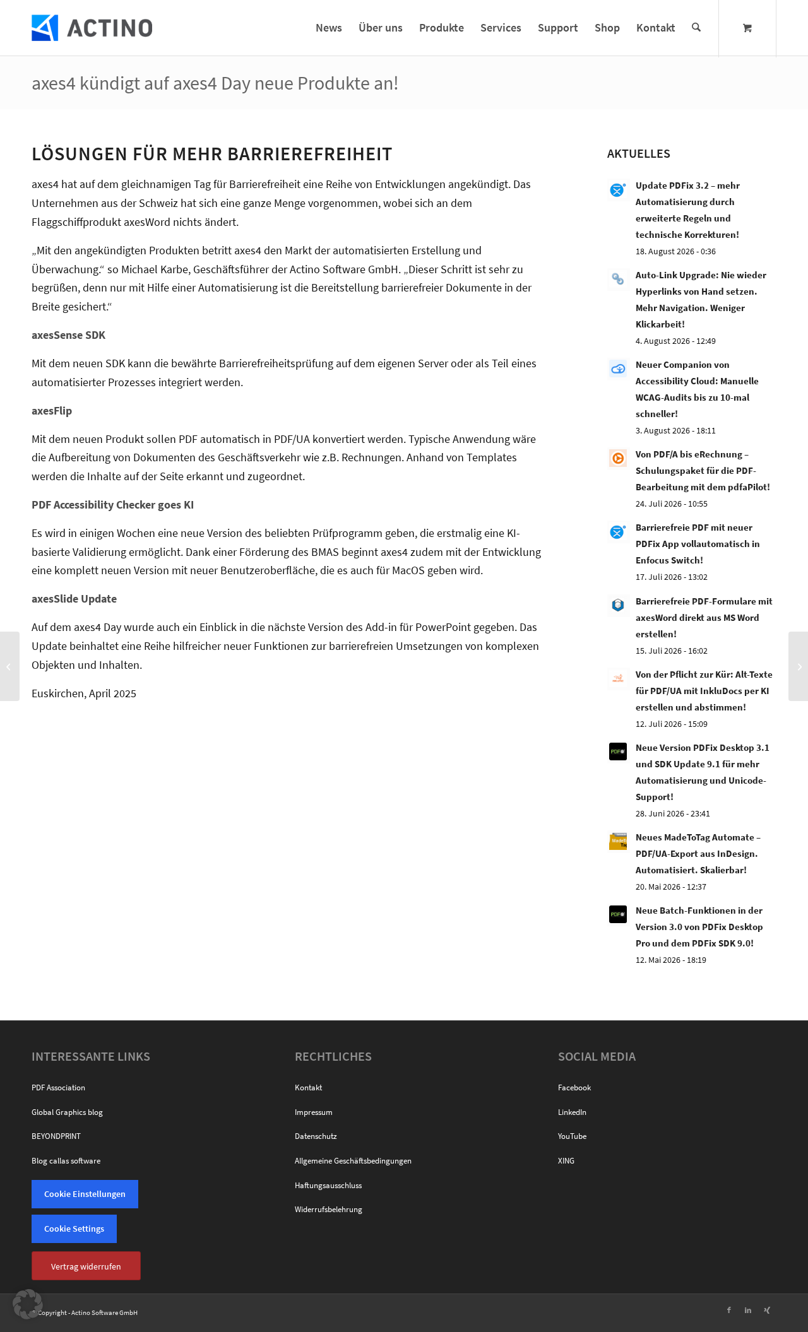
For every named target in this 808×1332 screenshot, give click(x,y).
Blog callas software (66, 1160)
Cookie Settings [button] (74, 1228)
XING (566, 1160)
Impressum (314, 1112)
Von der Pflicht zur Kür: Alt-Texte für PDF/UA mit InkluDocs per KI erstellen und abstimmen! (704, 690)
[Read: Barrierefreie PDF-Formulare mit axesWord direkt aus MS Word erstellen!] (618, 605)
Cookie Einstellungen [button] (85, 1193)
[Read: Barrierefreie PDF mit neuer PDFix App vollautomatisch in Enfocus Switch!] (618, 532)
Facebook (574, 1087)
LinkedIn (572, 1112)
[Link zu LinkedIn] (748, 1309)
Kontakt (308, 1087)
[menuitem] (328, 28)
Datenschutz (316, 1136)
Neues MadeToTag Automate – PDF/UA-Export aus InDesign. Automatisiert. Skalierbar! (698, 853)
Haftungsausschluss (328, 1185)
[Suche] (696, 28)
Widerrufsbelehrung (328, 1209)
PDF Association (58, 1087)
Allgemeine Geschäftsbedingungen (353, 1160)
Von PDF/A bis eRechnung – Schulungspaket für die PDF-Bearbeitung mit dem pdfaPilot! (703, 470)
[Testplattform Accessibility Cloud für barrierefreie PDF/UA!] (798, 666)
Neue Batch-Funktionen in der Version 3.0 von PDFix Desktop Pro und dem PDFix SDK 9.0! (699, 926)
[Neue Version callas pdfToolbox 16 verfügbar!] (10, 666)
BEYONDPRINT (56, 1136)
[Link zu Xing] (767, 1309)
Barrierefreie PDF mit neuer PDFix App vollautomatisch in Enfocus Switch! (698, 543)
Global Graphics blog (67, 1112)
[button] (28, 1304)
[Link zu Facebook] (729, 1309)
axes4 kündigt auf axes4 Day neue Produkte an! (215, 83)
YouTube (572, 1136)
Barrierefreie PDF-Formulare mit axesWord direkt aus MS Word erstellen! (704, 617)
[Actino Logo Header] (92, 28)
